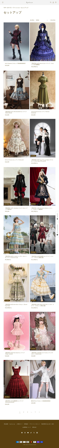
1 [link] (19, 412)
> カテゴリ (9, 7)
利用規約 (26, 424)
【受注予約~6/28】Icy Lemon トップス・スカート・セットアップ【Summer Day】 (16, 257)
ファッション (16, 7)
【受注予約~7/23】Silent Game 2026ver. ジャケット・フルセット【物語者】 (41, 209)
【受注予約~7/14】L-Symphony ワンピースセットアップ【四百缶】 (16, 209)
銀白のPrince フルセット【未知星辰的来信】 (41, 401)
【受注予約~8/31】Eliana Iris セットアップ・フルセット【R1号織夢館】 (42, 64)
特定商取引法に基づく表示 (47, 424)
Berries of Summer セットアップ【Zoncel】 (14, 159)
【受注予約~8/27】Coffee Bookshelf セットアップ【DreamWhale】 (15, 112)
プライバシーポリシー (34, 424)
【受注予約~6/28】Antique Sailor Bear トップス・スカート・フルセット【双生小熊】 (42, 305)
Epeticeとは (12, 424)
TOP (5, 7)
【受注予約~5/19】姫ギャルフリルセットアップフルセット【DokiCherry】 (42, 353)
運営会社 (34, 427)
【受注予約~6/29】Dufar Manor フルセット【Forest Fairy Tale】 (16, 305)
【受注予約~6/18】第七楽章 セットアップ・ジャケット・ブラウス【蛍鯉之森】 (42, 257)
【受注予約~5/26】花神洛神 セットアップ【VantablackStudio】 (14, 401)
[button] (2, 2)
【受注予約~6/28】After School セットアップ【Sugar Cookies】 (15, 353)
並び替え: (32, 20)
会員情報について (27, 427)
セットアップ (24, 7)
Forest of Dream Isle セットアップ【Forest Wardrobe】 (40, 112)
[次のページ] (39, 412)
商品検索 (6, 424)
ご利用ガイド (19, 424)
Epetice (27, 444)
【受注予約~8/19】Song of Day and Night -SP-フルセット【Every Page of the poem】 (42, 160)
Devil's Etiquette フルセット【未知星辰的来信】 (15, 63)
